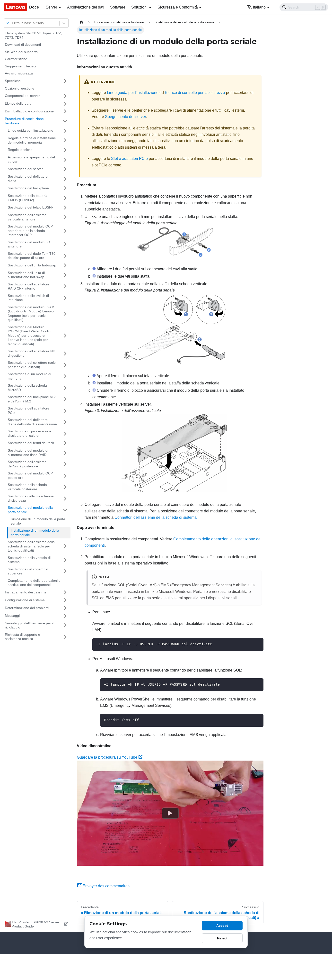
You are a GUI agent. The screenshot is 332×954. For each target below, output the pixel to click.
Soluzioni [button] (139, 7)
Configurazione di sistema (25, 600)
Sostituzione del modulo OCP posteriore (30, 475)
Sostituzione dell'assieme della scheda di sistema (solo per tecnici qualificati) (31, 546)
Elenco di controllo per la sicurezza (195, 93)
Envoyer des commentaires (106, 886)
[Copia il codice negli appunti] (257, 644)
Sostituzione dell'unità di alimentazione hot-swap (26, 275)
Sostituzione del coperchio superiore (28, 571)
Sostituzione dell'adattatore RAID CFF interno (28, 286)
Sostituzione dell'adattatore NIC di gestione (32, 353)
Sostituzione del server (25, 169)
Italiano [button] (259, 7)
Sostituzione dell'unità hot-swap (32, 265)
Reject (222, 938)
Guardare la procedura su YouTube (107, 757)
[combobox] (12, 23)
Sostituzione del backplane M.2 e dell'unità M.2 (32, 399)
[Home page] (81, 22)
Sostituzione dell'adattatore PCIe (28, 410)
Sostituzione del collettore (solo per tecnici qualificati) (32, 365)
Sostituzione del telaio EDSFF (30, 207)
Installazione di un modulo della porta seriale (35, 532)
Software (117, 7)
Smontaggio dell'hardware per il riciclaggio (29, 625)
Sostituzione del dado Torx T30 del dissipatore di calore (31, 256)
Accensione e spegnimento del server (31, 159)
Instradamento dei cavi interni (27, 592)
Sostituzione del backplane (28, 188)
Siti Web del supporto (21, 52)
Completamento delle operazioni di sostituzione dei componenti (34, 583)
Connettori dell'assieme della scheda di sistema (155, 517)
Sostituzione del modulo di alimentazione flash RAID (28, 452)
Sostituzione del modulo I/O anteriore (29, 244)
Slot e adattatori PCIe (129, 158)
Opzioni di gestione (19, 88)
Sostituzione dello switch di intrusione (28, 298)
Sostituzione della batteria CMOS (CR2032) (27, 198)
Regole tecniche (20, 150)
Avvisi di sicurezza (19, 73)
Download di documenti (23, 44)
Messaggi (12, 616)
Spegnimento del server (125, 117)
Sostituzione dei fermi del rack (31, 443)
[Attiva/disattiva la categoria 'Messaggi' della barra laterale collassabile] (65, 616)
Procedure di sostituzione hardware (24, 121)
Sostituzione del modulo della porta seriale (30, 510)
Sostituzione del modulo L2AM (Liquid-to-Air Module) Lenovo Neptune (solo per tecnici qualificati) (31, 313)
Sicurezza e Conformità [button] (177, 7)
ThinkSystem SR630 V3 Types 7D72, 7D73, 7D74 (33, 35)
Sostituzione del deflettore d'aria (28, 178)
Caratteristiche (16, 59)
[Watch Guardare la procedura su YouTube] (170, 813)
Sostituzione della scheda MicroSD (27, 387)
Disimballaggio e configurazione (29, 111)
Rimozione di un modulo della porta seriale (38, 521)
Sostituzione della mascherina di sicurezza (31, 498)
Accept (222, 925)
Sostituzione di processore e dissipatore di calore (29, 433)
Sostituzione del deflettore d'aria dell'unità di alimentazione (32, 422)
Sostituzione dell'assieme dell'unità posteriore (27, 464)
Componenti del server (22, 96)
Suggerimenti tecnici (20, 66)
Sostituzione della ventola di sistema (29, 560)
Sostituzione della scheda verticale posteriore (27, 487)
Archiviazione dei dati (85, 7)
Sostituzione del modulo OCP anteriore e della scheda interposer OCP (30, 230)
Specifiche (13, 81)
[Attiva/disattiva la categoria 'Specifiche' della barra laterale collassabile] (65, 81)
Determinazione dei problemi (27, 608)
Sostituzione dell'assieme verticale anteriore (27, 217)
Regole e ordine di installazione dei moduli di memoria (32, 140)
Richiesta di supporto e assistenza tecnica (22, 637)
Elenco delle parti (18, 103)
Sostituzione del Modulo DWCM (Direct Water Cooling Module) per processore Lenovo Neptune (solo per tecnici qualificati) (30, 335)
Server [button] (51, 7)
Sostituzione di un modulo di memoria (29, 376)
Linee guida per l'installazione (30, 130)
